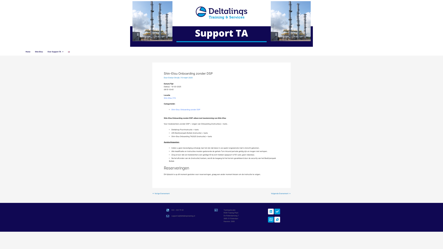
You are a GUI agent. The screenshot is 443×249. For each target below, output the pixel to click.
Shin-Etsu (39, 52)
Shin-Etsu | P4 (170, 98)
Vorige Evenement (161, 193)
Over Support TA (54, 52)
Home (28, 52)
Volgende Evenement (280, 193)
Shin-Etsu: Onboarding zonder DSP (185, 109)
